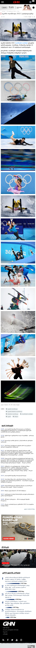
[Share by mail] (30, 16)
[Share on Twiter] (28, 16)
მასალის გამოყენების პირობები (10, 629)
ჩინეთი (16, 416)
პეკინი (9, 416)
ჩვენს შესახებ (6, 627)
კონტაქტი (5, 634)
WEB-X (26, 643)
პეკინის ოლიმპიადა (12, 409)
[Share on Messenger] (26, 16)
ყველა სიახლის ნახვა (29, 509)
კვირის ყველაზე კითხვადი (11, 573)
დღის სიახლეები (7, 425)
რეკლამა (5, 632)
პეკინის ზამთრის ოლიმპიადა (14, 411)
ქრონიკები (5, 547)
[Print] (34, 16)
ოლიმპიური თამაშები (21, 43)
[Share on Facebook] (24, 16)
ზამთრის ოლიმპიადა (12, 414)
